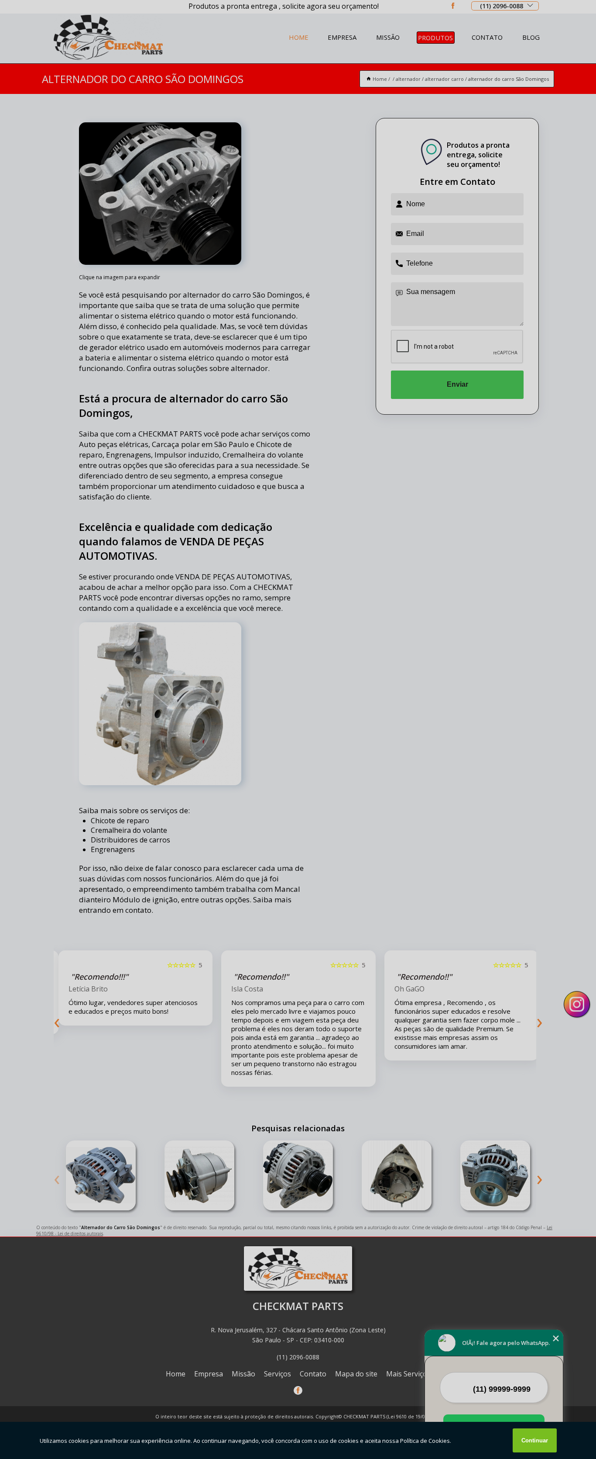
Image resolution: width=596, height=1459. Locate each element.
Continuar (534, 1440)
